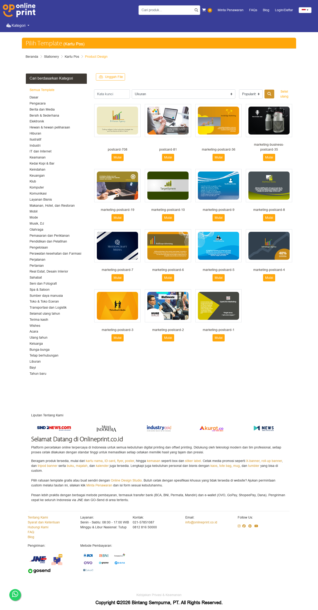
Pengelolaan (39, 247)
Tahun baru (38, 373)
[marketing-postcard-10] (168, 185)
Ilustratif (35, 139)
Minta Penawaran (99, 485)
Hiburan (35, 133)
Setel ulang (284, 94)
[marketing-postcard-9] (218, 185)
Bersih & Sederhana (44, 115)
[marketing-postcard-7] (117, 245)
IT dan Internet (40, 151)
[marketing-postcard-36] (218, 120)
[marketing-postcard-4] (269, 245)
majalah (82, 466)
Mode (34, 217)
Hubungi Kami (38, 527)
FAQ (31, 532)
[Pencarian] (269, 94)
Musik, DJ (37, 223)
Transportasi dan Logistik (48, 307)
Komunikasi (38, 193)
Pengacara (38, 103)
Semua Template (42, 90)
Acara (34, 331)
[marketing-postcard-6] (168, 245)
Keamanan (38, 157)
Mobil (33, 211)
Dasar (34, 97)
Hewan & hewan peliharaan (50, 127)
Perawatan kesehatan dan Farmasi (55, 253)
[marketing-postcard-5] (218, 245)
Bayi (33, 367)
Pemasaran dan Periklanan (50, 235)
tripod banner (48, 466)
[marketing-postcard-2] (168, 305)
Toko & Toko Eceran (44, 301)
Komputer (37, 187)
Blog (31, 537)
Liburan (35, 361)
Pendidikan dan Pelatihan (48, 241)
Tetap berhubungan (44, 355)
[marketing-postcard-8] (269, 185)
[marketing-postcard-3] (117, 305)
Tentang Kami (38, 517)
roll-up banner (271, 461)
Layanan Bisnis (41, 199)
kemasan (153, 461)
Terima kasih (39, 319)
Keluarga (36, 343)
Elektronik (37, 121)
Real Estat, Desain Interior (49, 271)
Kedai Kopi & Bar (42, 163)
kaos (213, 466)
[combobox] (305, 10)
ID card (110, 461)
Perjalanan (37, 259)
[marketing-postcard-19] (117, 185)
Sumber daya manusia (46, 295)
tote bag (225, 466)
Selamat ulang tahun (45, 313)
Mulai (118, 157)
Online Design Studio (126, 480)
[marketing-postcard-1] (218, 305)
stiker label (193, 461)
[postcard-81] (168, 120)
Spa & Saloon (40, 289)
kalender (103, 466)
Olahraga (36, 229)
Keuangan (37, 175)
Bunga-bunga (40, 349)
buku (70, 466)
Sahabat (36, 277)
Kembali (287, 44)
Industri (35, 145)
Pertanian (37, 265)
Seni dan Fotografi (43, 283)
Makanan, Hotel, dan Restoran (52, 205)
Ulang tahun (38, 337)
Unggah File (114, 77)
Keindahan (37, 169)
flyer (120, 461)
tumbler (254, 466)
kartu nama (94, 461)
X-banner (253, 461)
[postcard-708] (117, 120)
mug (236, 466)
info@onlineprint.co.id (201, 522)
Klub (33, 181)
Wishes (35, 326)
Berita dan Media (42, 109)
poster (129, 461)
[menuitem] (18, 25)
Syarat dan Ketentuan (44, 522)
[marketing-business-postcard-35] (269, 120)
